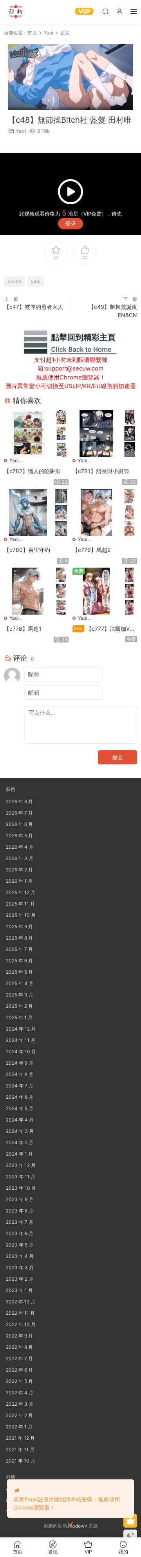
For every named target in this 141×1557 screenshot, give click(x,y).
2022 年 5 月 (19, 1381)
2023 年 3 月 (20, 1267)
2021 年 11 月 (20, 1449)
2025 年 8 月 (19, 938)
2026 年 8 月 (19, 801)
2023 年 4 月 (20, 1256)
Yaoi (21, 131)
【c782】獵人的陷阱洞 (32, 471)
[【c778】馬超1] (28, 591)
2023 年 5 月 (19, 1245)
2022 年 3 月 (19, 1404)
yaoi (35, 281)
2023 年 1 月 (19, 1290)
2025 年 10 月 (21, 915)
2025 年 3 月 (19, 995)
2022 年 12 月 (20, 1302)
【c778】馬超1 (23, 628)
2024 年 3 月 (20, 1131)
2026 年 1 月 (19, 881)
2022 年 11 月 (20, 1313)
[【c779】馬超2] (96, 512)
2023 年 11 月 (20, 1177)
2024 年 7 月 (19, 1086)
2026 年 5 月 (19, 835)
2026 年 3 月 (19, 858)
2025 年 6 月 (19, 961)
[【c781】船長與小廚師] (96, 433)
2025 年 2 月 (19, 1006)
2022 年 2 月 (19, 1415)
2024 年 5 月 (19, 1108)
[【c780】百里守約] (28, 512)
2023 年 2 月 (19, 1279)
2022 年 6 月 (19, 1370)
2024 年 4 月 (20, 1120)
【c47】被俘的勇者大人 (33, 306)
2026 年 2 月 (19, 870)
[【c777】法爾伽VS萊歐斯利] (96, 591)
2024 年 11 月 (20, 1040)
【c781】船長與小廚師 (100, 471)
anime (14, 281)
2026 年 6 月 (19, 824)
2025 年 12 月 (20, 892)
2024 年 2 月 (19, 1142)
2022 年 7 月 (19, 1358)
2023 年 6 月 (19, 1233)
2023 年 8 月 (19, 1211)
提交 (117, 757)
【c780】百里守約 (27, 549)
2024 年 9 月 (19, 1063)
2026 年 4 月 (19, 847)
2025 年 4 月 (19, 983)
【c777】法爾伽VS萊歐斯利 (102, 629)
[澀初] (15, 12)
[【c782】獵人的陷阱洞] (28, 433)
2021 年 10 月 (20, 1461)
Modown (77, 1526)
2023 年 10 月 (21, 1188)
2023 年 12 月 (21, 1165)
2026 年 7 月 (19, 813)
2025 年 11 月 (20, 904)
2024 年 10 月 (21, 1051)
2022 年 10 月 (21, 1324)
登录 (70, 223)
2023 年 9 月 (19, 1199)
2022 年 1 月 (19, 1427)
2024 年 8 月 (19, 1074)
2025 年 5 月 (19, 972)
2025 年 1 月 (19, 1017)
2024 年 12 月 (21, 1029)
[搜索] (105, 11)
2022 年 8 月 (19, 1347)
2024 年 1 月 (19, 1154)
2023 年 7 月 (19, 1222)
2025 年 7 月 (19, 949)
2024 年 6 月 (19, 1097)
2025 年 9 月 (19, 926)
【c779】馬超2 (91, 549)
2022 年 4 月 (19, 1392)
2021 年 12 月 (20, 1438)
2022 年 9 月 (19, 1336)
